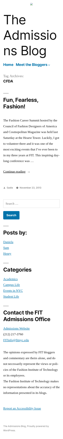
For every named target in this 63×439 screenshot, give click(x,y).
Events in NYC (13, 291)
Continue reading (16, 171)
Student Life (11, 296)
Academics (10, 279)
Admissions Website (16, 328)
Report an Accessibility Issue (22, 408)
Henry (7, 254)
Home (8, 64)
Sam (6, 248)
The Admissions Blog (30, 35)
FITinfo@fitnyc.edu (16, 340)
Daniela (8, 242)
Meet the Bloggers (31, 64)
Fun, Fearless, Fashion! (20, 103)
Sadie (10, 187)
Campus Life (11, 285)
